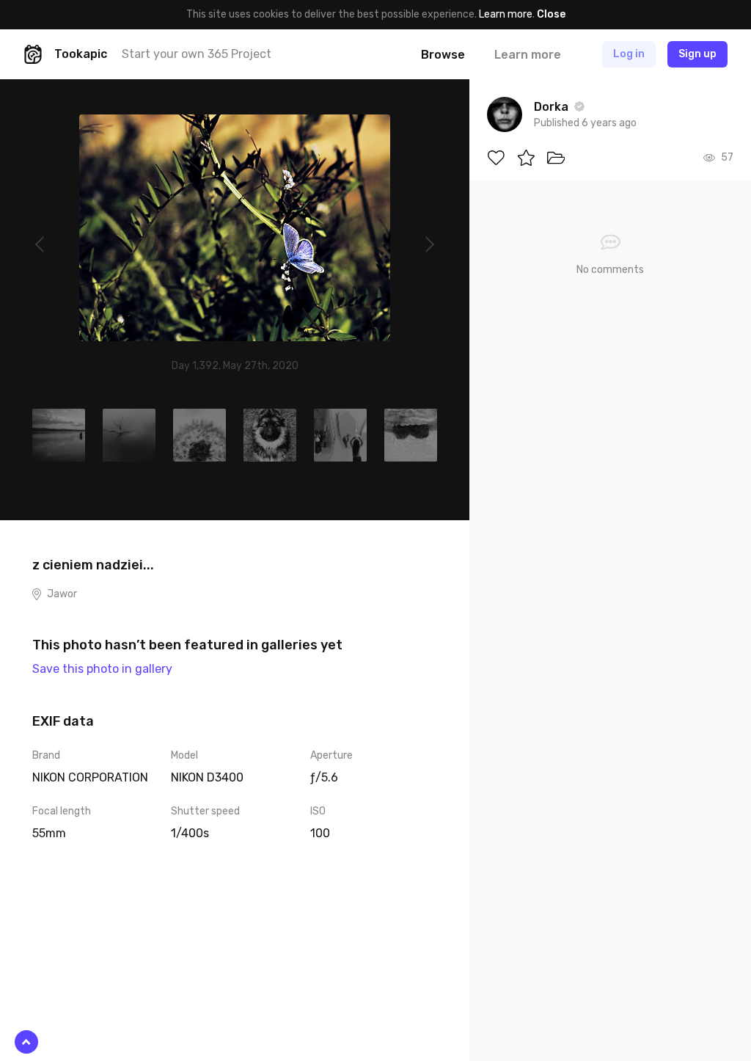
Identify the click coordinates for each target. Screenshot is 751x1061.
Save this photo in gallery (102, 669)
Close (551, 14)
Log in (629, 54)
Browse (443, 55)
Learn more (505, 14)
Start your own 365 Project (196, 54)
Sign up (697, 54)
